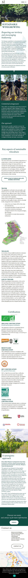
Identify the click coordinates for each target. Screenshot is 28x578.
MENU (22, 2)
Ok (14, 575)
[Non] (26, 572)
